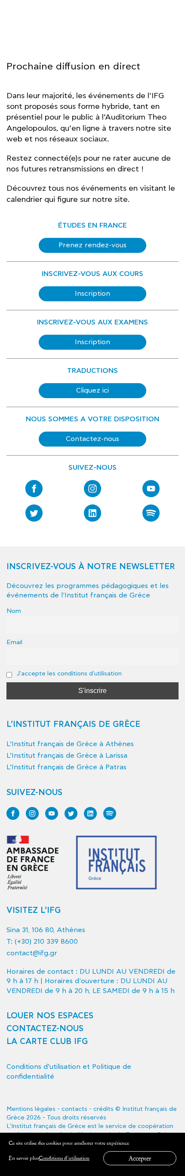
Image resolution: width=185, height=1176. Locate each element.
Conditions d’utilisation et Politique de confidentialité (68, 1071)
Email (14, 642)
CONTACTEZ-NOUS (44, 1029)
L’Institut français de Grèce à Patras (66, 767)
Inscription (92, 293)
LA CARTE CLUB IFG (47, 1042)
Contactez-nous (92, 439)
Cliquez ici (92, 390)
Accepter (140, 1158)
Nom (13, 611)
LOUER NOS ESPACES (49, 1016)
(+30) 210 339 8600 (46, 941)
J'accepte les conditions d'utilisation (68, 673)
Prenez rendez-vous (92, 245)
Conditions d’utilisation (64, 1157)
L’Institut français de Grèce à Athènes (70, 744)
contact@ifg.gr (31, 953)
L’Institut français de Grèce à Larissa (66, 755)
